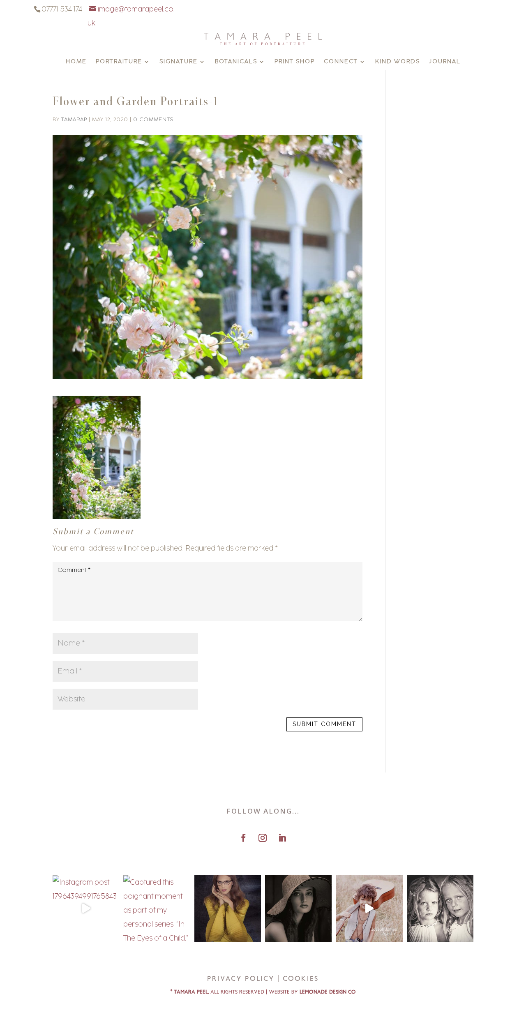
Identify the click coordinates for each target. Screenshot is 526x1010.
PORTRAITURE (119, 62)
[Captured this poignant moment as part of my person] (156, 908)
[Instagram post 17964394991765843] (86, 908)
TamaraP (74, 119)
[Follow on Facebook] (243, 838)
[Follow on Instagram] (262, 838)
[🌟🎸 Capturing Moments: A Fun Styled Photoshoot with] (369, 908)
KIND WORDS (397, 62)
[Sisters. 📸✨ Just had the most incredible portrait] (440, 908)
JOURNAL (445, 62)
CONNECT (341, 62)
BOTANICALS (236, 62)
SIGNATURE (178, 62)
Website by (312, 992)
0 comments (153, 119)
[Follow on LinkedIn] (282, 838)
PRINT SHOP (295, 62)
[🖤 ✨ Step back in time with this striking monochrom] (298, 908)
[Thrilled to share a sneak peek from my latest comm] (227, 908)
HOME (76, 62)
